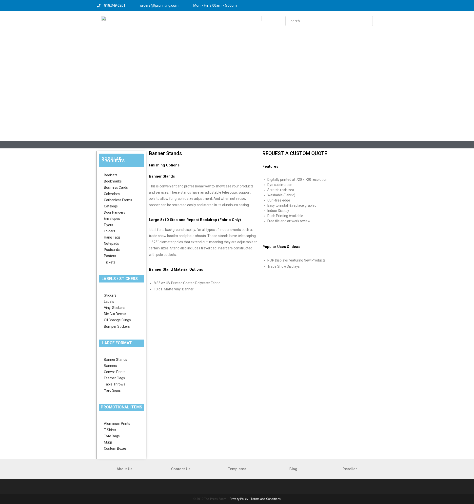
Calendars (112, 194)
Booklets (111, 175)
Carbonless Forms (118, 200)
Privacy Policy (239, 499)
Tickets (109, 262)
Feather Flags (114, 378)
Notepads (111, 243)
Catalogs (111, 206)
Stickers (110, 295)
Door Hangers (114, 212)
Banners (110, 366)
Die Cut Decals (115, 314)
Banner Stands (115, 360)
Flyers (108, 225)
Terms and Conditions (266, 499)
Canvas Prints (114, 372)
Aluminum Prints (117, 423)
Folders (109, 231)
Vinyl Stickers (114, 308)
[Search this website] (329, 20)
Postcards (112, 250)
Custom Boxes (115, 448)
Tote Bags (112, 436)
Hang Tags (112, 237)
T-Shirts (110, 430)
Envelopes (112, 219)
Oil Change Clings (117, 320)
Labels (109, 301)
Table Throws (114, 384)
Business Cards (116, 187)
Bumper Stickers (117, 326)
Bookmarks (113, 181)
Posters (110, 256)
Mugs (108, 442)
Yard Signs (112, 390)
